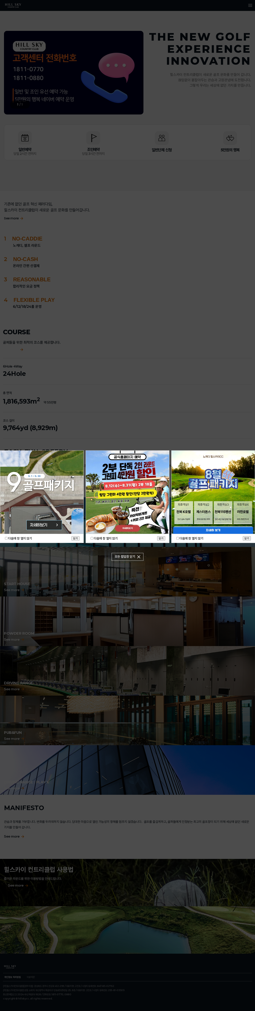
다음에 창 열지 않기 (20, 538)
